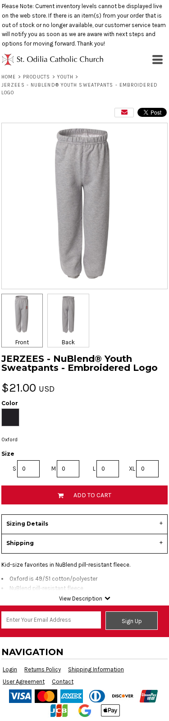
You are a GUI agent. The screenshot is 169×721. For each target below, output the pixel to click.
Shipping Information (96, 669)
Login (10, 669)
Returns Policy (42, 669)
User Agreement (24, 681)
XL (132, 468)
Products (36, 77)
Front (22, 342)
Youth (65, 77)
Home (8, 77)
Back (68, 342)
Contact (62, 681)
